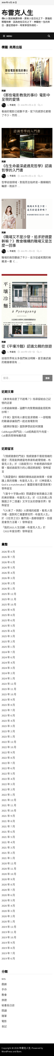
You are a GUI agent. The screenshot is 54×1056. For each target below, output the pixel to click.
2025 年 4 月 (8, 631)
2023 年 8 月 (8, 705)
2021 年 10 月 (9, 810)
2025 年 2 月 (8, 641)
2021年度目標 (12, 531)
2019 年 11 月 (9, 932)
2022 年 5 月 (8, 773)
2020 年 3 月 (8, 911)
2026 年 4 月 (8, 572)
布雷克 (13, 105)
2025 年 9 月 (8, 609)
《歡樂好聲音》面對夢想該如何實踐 (22, 426)
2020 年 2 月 (8, 916)
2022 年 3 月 (8, 784)
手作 (4, 989)
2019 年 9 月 (8, 942)
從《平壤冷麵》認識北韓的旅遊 (27, 346)
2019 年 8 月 (8, 948)
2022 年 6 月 (8, 768)
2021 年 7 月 (8, 826)
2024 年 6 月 (8, 657)
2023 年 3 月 (8, 726)
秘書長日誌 (8, 1005)
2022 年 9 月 (8, 752)
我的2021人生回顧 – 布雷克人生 (22, 527)
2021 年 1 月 (8, 858)
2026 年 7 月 (8, 557)
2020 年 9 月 (8, 879)
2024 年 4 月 (8, 662)
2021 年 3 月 (8, 847)
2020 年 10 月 (9, 874)
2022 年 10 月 (9, 747)
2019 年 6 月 (8, 958)
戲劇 (4, 984)
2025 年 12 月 (9, 594)
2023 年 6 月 (8, 715)
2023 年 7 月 (8, 710)
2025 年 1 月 (8, 646)
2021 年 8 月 (8, 821)
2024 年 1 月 (8, 678)
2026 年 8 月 (8, 551)
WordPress (7, 1051)
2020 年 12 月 (9, 863)
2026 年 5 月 (8, 567)
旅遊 (4, 1000)
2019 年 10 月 (9, 937)
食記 (4, 1026)
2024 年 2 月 (8, 673)
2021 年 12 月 (9, 800)
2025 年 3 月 (8, 636)
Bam (19, 1051)
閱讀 (4, 90)
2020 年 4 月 (8, 905)
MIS (4, 979)
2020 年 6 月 (8, 895)
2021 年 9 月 (8, 816)
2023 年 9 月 (8, 699)
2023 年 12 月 (9, 683)
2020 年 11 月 (9, 868)
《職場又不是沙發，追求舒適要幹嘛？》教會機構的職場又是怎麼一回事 (27, 241)
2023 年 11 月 (9, 689)
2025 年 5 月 (8, 625)
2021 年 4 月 (8, 842)
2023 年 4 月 (8, 720)
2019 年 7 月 (8, 953)
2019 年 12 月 (9, 926)
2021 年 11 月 (9, 805)
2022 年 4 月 (8, 779)
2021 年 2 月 (8, 853)
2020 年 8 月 (8, 884)
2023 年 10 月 (9, 694)
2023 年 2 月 (8, 731)
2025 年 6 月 (8, 620)
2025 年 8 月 (8, 615)
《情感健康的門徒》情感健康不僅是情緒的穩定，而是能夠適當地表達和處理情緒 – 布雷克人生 (27, 460)
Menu (9, 36)
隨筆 (4, 1016)
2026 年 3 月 (8, 578)
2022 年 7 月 (8, 763)
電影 (4, 1021)
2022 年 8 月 (8, 757)
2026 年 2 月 (8, 583)
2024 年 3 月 (8, 668)
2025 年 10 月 (9, 604)
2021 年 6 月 (8, 831)
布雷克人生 (17, 13)
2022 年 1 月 (8, 794)
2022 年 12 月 (9, 742)
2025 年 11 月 (9, 599)
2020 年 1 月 (8, 921)
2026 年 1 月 (8, 588)
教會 (4, 994)
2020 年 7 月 (8, 889)
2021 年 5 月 (8, 837)
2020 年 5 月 (8, 900)
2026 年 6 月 (8, 562)
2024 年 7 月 (8, 652)
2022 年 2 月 (8, 789)
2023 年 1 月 (8, 736)
